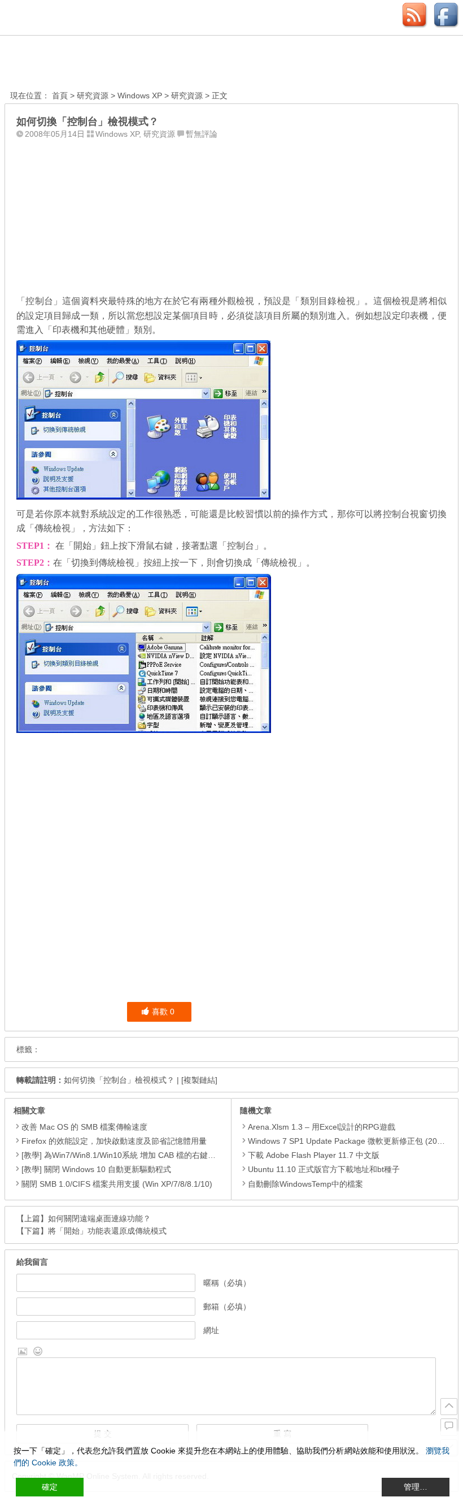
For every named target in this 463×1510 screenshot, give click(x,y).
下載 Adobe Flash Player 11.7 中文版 (313, 1155)
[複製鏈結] (199, 1079)
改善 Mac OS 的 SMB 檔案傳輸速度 (84, 1126)
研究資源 (92, 95)
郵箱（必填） (227, 1306)
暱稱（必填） (227, 1282)
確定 (50, 1486)
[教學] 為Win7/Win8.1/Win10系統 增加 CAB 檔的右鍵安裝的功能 (134, 1155)
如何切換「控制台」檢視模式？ (119, 1079)
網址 (211, 1330)
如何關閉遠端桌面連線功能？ (99, 1218)
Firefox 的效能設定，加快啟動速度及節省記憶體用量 (114, 1140)
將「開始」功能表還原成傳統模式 (107, 1230)
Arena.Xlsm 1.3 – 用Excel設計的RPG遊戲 (321, 1126)
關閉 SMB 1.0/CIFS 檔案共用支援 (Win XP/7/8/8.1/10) (116, 1183)
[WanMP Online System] (72, 64)
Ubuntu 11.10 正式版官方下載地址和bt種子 (324, 1169)
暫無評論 (201, 133)
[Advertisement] (231, 214)
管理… (415, 1486)
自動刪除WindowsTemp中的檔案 (305, 1183)
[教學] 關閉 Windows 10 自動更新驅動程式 (96, 1169)
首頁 (60, 95)
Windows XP (139, 95)
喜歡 (163, 1011)
